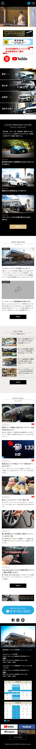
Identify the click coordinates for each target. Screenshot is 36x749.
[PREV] (8, 682)
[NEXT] (27, 682)
